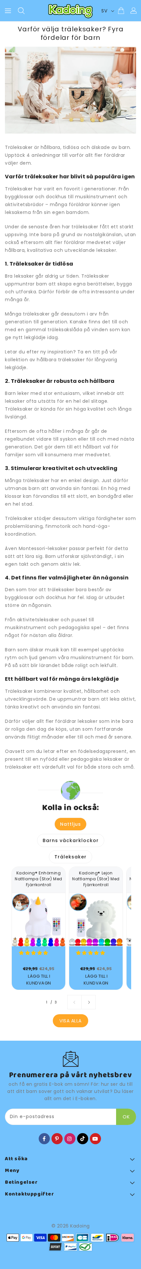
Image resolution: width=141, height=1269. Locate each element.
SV (104, 11)
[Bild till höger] (88, 1002)
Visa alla (70, 1020)
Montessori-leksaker (43, 548)
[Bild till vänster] (74, 1002)
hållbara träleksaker (61, 359)
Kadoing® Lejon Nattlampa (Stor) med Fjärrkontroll (96, 878)
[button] (34, 953)
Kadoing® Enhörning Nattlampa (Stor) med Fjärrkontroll (38, 878)
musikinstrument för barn (101, 657)
